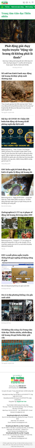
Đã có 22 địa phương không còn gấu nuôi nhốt (17, 296)
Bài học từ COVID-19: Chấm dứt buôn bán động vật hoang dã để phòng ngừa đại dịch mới (15, 121)
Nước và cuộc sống (17, 7)
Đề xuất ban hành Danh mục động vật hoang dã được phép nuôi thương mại (16, 76)
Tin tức (7, 7)
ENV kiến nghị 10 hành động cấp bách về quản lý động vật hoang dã (16, 170)
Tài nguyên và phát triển (7, 112)
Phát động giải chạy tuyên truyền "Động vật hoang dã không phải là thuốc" (17, 51)
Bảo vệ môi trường (6, 206)
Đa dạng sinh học (17, 67)
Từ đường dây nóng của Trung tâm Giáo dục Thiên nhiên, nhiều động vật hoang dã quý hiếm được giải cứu (16, 334)
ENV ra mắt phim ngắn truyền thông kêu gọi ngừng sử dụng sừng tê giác (17, 258)
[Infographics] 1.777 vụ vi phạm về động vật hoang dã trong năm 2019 (16, 213)
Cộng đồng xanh (5, 163)
